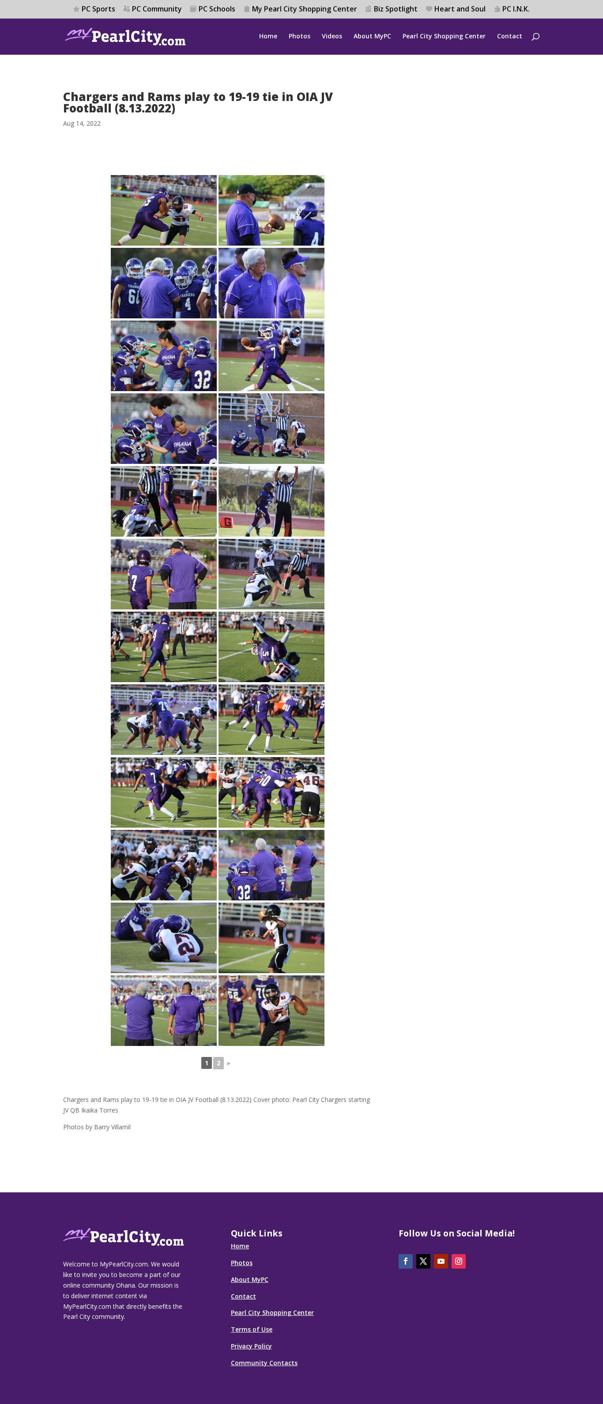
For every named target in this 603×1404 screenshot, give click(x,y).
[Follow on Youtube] (441, 1261)
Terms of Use (251, 1329)
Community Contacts (264, 1363)
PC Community (157, 9)
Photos (299, 36)
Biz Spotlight (396, 9)
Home (268, 36)
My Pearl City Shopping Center (304, 9)
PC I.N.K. (516, 9)
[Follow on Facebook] (406, 1261)
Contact (509, 36)
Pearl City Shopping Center (444, 36)
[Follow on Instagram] (459, 1261)
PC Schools (217, 9)
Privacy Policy (251, 1346)
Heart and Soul (460, 9)
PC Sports (98, 9)
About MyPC (372, 36)
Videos (332, 36)
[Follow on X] (423, 1261)
